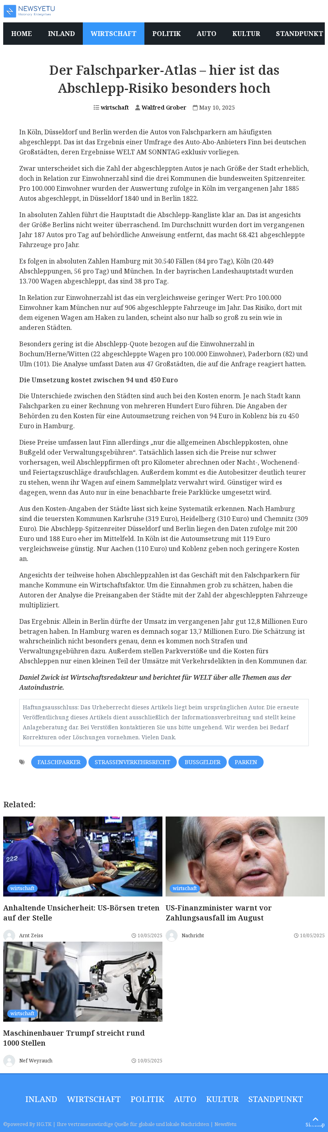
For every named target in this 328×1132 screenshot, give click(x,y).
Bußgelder (202, 762)
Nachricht (193, 935)
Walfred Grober (163, 107)
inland (41, 1099)
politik (147, 1099)
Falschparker (59, 762)
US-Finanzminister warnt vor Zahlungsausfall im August (219, 913)
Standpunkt (275, 1099)
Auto (185, 1099)
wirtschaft (114, 107)
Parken (246, 762)
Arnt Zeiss (31, 935)
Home (21, 33)
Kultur (222, 1099)
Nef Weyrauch (35, 1060)
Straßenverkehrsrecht (132, 762)
